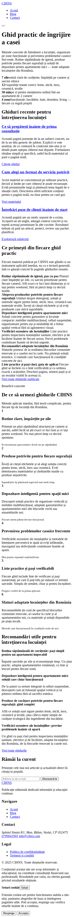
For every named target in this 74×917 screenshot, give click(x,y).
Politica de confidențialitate (27, 851)
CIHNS (7, 3)
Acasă (14, 10)
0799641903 (10, 836)
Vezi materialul (11, 201)
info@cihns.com (29, 836)
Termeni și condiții (22, 855)
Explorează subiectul (15, 239)
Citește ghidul (11, 164)
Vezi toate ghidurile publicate (20, 379)
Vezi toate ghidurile (14, 750)
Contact (15, 17)
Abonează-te (49, 778)
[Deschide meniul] (3, 25)
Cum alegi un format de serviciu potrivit (35, 172)
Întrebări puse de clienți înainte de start (34, 209)
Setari (24, 887)
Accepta (23, 913)
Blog (13, 14)
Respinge (8, 913)
